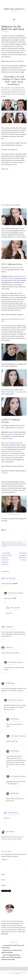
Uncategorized (20, 542)
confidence (23, 543)
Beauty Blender (19, 427)
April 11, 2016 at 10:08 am (10, 649)
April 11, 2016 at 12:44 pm (15, 721)
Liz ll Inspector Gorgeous (15, 593)
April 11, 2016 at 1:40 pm (10, 629)
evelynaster (9, 647)
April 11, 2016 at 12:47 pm (15, 753)
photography (21, 545)
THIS (17, 280)
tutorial (5, 546)
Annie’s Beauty (16, 839)
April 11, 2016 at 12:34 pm (12, 664)
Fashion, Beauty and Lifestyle (11, 542)
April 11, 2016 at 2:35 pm (14, 795)
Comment (4, 859)
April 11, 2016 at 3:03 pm (10, 580)
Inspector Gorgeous (14, 9)
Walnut (10, 438)
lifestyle (5, 545)
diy (25, 543)
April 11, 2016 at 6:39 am (10, 833)
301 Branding (16, 973)
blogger (19, 543)
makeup (12, 545)
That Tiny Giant (10, 578)
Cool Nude (4, 473)
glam (2, 545)
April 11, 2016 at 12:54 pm (15, 778)
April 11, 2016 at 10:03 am (10, 685)
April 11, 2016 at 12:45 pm (15, 738)
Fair (13, 434)
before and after (12, 543)
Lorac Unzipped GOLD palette (14, 443)
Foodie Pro (12, 972)
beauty (7, 543)
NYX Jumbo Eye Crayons (12, 392)
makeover (8, 545)
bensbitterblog (10, 683)
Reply (2, 586)
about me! (4, 934)
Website (3, 885)
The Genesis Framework (21, 972)
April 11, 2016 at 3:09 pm (12, 595)
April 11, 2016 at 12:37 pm (12, 702)
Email (3, 880)
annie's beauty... (10, 831)
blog (16, 543)
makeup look (16, 545)
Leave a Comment (4, 31)
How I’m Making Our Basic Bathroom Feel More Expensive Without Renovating (11, 957)
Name (3, 874)
